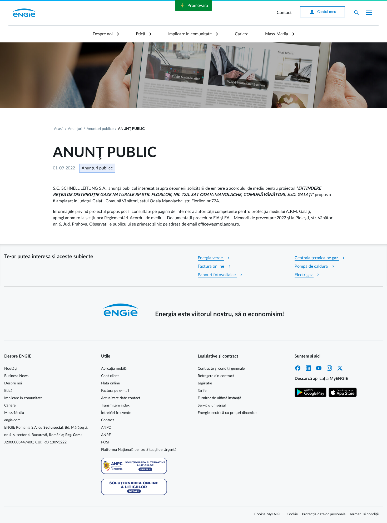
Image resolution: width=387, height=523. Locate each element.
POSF (105, 442)
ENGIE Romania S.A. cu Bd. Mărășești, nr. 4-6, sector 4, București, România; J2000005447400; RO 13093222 (46, 435)
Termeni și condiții (364, 514)
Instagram (329, 368)
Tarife (202, 391)
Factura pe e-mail (115, 391)
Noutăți (10, 368)
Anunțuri (75, 129)
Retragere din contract (216, 376)
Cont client (110, 376)
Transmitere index (115, 405)
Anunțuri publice (100, 129)
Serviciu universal (212, 405)
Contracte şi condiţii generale (221, 368)
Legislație (205, 383)
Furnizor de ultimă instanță (219, 398)
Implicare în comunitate (190, 34)
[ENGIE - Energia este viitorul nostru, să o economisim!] (24, 12)
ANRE (106, 435)
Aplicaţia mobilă (114, 368)
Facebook (298, 368)
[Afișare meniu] (369, 12)
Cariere (241, 34)
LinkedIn (308, 368)
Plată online (110, 383)
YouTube (319, 368)
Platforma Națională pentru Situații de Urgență (138, 450)
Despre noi (103, 34)
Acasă (58, 129)
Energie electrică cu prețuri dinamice (227, 413)
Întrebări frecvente (116, 413)
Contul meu (322, 12)
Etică (140, 34)
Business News (16, 376)
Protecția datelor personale (323, 514)
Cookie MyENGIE (268, 514)
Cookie (292, 514)
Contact (284, 13)
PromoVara (193, 6)
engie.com (12, 420)
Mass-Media (276, 34)
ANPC (106, 427)
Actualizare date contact (120, 398)
